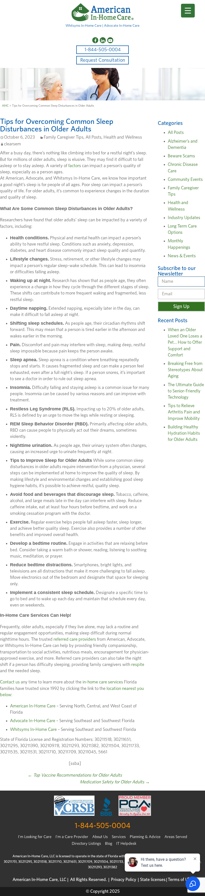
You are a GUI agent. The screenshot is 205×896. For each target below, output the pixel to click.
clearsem (12, 144)
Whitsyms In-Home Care (33, 729)
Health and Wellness (123, 137)
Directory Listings (86, 844)
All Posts (94, 137)
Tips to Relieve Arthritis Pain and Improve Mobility (184, 412)
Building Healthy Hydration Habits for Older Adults (184, 433)
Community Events (185, 179)
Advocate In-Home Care (32, 721)
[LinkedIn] (103, 40)
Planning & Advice (145, 837)
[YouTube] (110, 40)
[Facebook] (95, 40)
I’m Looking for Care (35, 837)
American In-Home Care (33, 706)
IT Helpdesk (126, 844)
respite (137, 664)
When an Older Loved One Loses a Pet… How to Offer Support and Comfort (185, 342)
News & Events (182, 256)
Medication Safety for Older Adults (115, 782)
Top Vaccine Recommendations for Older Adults (75, 775)
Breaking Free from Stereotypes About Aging (185, 369)
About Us (100, 837)
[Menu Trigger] (188, 10)
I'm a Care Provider (72, 837)
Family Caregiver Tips (64, 137)
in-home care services (102, 682)
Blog (108, 844)
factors (74, 166)
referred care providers (75, 639)
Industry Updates (184, 218)
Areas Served (175, 837)
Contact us (10, 682)
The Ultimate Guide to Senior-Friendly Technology (186, 391)
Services (119, 837)
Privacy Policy (123, 880)
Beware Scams (181, 156)
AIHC (5, 105)
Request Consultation (102, 60)
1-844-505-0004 (102, 49)
